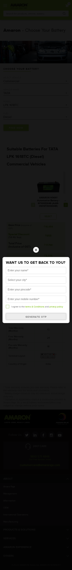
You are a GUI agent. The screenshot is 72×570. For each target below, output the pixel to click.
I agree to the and (37, 306)
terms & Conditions (35, 306)
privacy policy (56, 306)
